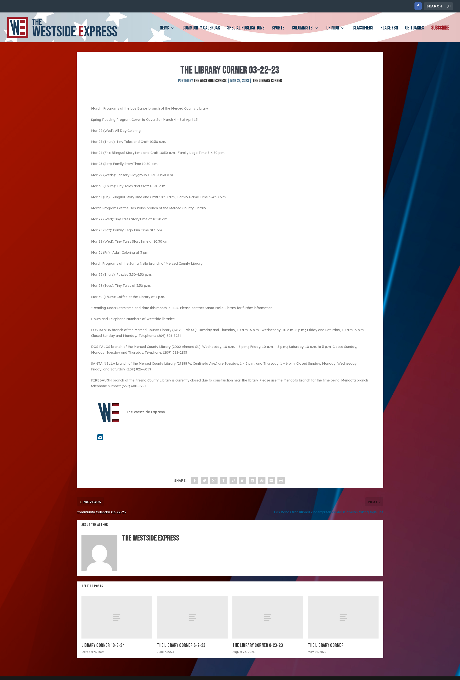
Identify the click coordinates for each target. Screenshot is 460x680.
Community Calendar (201, 28)
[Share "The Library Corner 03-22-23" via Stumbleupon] (262, 480)
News (164, 28)
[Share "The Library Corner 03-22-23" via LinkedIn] (242, 480)
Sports (278, 28)
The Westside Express (210, 80)
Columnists (302, 28)
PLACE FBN (389, 28)
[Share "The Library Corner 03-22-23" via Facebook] (195, 480)
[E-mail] (100, 438)
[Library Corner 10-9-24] (116, 617)
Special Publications (245, 28)
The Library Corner (267, 80)
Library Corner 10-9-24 (102, 645)
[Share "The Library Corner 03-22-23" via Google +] (214, 480)
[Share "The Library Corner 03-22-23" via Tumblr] (223, 480)
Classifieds (363, 28)
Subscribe (440, 28)
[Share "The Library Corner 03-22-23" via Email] (271, 480)
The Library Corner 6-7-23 (181, 645)
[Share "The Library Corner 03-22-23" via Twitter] (204, 480)
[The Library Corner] (343, 617)
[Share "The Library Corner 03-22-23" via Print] (281, 480)
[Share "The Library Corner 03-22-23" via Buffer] (252, 480)
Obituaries (414, 28)
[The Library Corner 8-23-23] (267, 617)
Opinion (332, 28)
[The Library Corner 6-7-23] (192, 617)
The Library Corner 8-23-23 (257, 645)
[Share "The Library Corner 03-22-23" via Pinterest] (233, 480)
